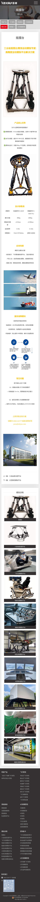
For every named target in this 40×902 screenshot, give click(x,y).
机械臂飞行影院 (24, 784)
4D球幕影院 (28, 22)
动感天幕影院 (24, 824)
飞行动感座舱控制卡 (26, 835)
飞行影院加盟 (24, 800)
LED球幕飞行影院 (25, 862)
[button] (19, 17)
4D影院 (22, 813)
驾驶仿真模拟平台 (6, 843)
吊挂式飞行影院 (24, 775)
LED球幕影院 (21, 27)
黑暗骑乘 (4, 808)
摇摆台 (3, 835)
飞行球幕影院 (24, 794)
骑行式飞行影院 (24, 792)
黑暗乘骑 (20, 22)
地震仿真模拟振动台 (7, 859)
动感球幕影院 (24, 827)
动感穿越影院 (5, 811)
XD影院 (22, 819)
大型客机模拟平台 (15, 480)
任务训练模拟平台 (6, 854)
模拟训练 (4, 27)
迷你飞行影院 (24, 797)
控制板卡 (12, 27)
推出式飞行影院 (24, 778)
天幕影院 (22, 808)
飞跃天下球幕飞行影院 (8, 775)
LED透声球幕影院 (25, 870)
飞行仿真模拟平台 (6, 840)
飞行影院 (12, 22)
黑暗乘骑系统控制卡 (26, 837)
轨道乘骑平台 (5, 816)
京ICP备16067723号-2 (20, 899)
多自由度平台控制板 (26, 840)
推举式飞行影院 (24, 781)
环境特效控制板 (24, 845)
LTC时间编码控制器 (26, 854)
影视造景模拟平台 (6, 856)
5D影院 (22, 816)
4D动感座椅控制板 (25, 843)
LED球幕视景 (24, 867)
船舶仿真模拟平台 (6, 845)
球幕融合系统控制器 (26, 848)
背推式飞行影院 (24, 786)
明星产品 (4, 22)
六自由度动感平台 (15, 476)
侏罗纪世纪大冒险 (6, 778)
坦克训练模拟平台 (6, 848)
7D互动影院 (23, 821)
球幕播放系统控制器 (26, 851)
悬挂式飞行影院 (24, 789)
